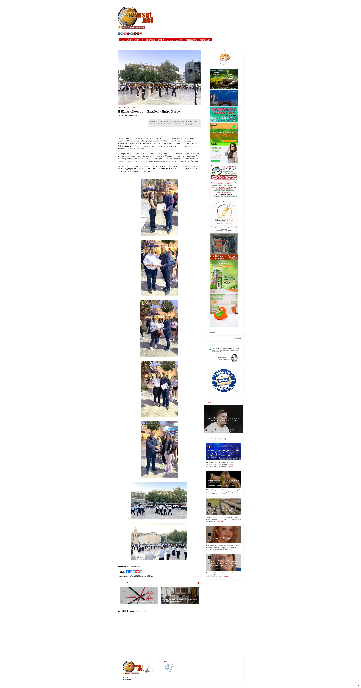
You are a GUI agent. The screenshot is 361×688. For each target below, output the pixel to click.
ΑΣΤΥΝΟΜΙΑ (205, 40)
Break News (126, 107)
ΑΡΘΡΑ (170, 40)
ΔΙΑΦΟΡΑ (179, 40)
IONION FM (161, 40)
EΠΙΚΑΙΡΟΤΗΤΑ (133, 40)
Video (208, 402)
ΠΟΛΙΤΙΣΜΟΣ (136, 107)
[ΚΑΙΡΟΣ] (131, 34)
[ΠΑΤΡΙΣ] (140, 34)
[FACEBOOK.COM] (119, 34)
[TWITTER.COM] (122, 34)
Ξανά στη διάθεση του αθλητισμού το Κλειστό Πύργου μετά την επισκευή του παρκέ (179, 600)
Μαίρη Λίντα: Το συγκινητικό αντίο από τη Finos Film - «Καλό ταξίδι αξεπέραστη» (224, 419)
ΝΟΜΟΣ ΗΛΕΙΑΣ (148, 40)
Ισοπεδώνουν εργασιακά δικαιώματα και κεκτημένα (137, 601)
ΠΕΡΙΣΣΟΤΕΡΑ (191, 40)
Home (122, 40)
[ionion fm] (137, 34)
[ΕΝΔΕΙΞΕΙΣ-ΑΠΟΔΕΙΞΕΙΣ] (134, 34)
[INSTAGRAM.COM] (128, 34)
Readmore (224, 425)
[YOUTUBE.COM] (125, 34)
